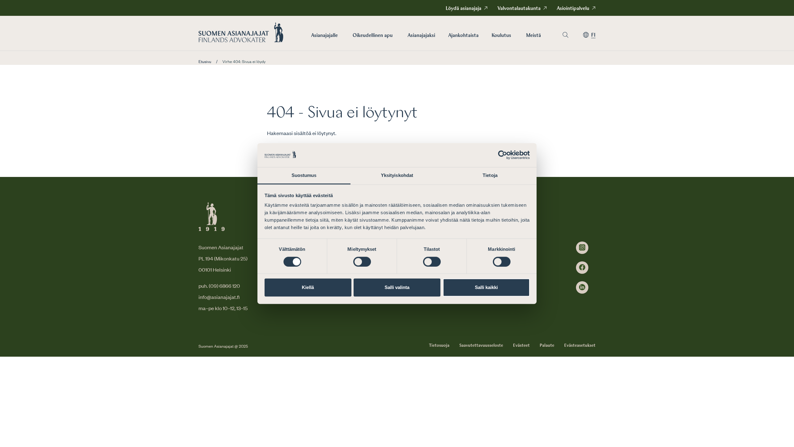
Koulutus (501, 35)
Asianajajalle (324, 35)
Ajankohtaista (463, 35)
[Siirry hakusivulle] (565, 35)
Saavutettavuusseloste (481, 345)
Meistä (533, 35)
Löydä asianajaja (463, 8)
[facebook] (582, 267)
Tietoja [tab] (490, 175)
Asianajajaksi (421, 35)
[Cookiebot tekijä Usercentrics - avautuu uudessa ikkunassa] (502, 155)
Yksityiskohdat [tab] (397, 175)
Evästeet (521, 345)
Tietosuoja (439, 345)
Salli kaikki (486, 287)
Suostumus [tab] (304, 175)
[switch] (362, 262)
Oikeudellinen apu (373, 35)
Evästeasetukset (580, 345)
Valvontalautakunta (519, 8)
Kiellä (308, 287)
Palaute (547, 345)
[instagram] (582, 248)
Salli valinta (397, 287)
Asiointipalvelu (573, 8)
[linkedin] (582, 287)
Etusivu (204, 61)
